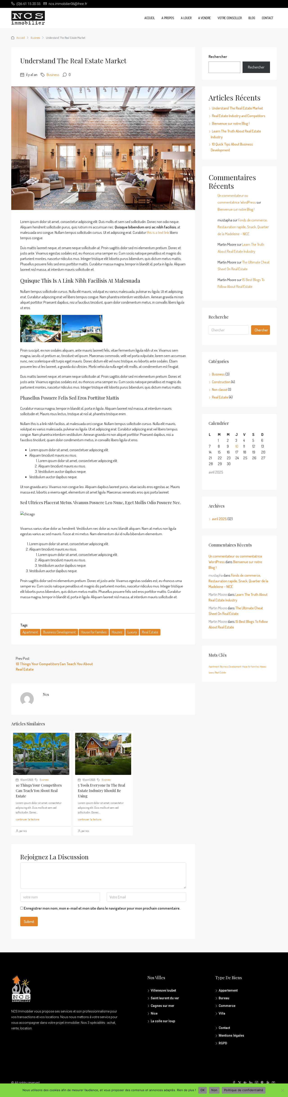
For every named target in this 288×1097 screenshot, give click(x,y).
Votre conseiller (230, 18)
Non (214, 1090)
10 (236, 446)
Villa (222, 1013)
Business (35, 37)
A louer (186, 18)
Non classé (219, 389)
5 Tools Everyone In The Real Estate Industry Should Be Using (101, 790)
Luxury (132, 632)
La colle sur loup (163, 1021)
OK (202, 1090)
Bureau (224, 998)
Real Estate (150, 632)
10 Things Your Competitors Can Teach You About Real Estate (39, 790)
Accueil (149, 18)
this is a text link (158, 232)
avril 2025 (219, 518)
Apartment (30, 632)
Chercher (261, 330)
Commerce (227, 1006)
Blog (251, 18)
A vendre (204, 18)
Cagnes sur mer (162, 1006)
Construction (221, 381)
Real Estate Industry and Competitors (238, 115)
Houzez (117, 632)
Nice (154, 1013)
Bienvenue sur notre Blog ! (231, 123)
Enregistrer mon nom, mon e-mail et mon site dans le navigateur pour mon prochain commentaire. (102, 908)
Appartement (228, 990)
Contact (267, 18)
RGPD (223, 1043)
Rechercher (218, 56)
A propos (168, 18)
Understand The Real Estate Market (237, 108)
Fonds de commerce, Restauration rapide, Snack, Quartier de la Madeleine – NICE (243, 227)
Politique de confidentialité (243, 1090)
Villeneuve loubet (163, 990)
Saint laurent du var (165, 998)
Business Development (59, 632)
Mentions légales (231, 1035)
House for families (94, 632)
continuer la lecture (27, 819)
